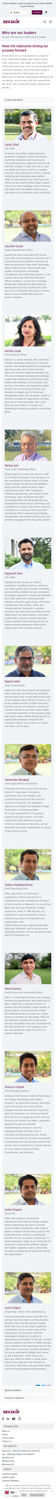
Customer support (10, 1474)
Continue (37, 12)
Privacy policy (8, 1438)
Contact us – (7, 1441)
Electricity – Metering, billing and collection (21, 1450)
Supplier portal (8, 1477)
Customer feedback (10, 1480)
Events (5, 1434)
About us (6, 1431)
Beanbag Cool (8, 1464)
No (24, 1495)
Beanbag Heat (8, 1461)
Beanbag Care (8, 1457)
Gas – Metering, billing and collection (18, 1454)
